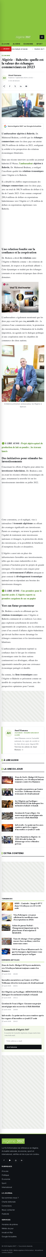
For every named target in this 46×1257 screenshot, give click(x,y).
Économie (28, 44)
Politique (5, 1175)
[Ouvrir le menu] (42, 37)
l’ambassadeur (26, 163)
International (7, 1187)
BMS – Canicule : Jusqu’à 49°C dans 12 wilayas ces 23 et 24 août (28, 906)
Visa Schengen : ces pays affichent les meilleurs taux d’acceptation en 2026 (25, 917)
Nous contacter (8, 1210)
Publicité (5, 1214)
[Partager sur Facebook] (9, 86)
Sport (39, 44)
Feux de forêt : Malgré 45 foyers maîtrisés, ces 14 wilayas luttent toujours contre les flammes (21, 968)
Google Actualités (9, 1236)
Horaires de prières (10, 1224)
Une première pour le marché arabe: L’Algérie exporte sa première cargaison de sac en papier (22, 594)
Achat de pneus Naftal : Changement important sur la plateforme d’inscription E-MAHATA (25, 929)
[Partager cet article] (4, 86)
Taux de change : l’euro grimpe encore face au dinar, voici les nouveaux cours (27, 941)
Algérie (16, 44)
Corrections (7, 1206)
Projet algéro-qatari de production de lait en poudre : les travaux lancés (22, 447)
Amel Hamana (14, 75)
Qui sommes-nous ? (10, 1198)
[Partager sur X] (15, 86)
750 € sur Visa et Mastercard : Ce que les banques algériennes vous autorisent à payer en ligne (27, 952)
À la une (5, 44)
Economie (6, 55)
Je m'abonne (12, 1047)
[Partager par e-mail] (26, 86)
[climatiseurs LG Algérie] (23, 297)
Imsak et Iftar (7, 1232)
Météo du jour (7, 1228)
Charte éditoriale (9, 1202)
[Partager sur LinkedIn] (20, 86)
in (21, 1160)
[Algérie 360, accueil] (23, 37)
